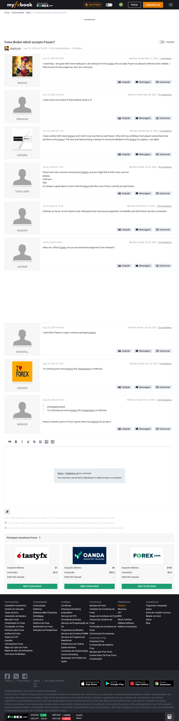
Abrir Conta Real (32, 586)
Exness (46, 175)
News (78, 718)
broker (111, 63)
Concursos (38, 619)
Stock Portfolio (125, 619)
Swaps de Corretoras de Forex (104, 616)
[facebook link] (7, 676)
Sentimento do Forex (43, 626)
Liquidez (9, 640)
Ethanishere (22, 118)
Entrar (134, 4)
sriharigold (22, 387)
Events (79, 715)
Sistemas (37, 609)
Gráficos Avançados (127, 626)
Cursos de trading (69, 654)
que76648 (22, 266)
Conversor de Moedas (15, 654)
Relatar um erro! (153, 616)
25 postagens (165, 327)
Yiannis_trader (22, 191)
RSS (119, 616)
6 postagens (165, 131)
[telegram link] (24, 676)
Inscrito (170, 42)
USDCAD (56, 718)
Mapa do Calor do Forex (16, 647)
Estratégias (38, 616)
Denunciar (165, 82)
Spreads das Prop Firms (101, 652)
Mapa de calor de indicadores (19, 650)
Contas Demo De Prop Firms (103, 655)
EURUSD (35, 715)
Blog (148, 623)
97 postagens (165, 94)
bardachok (22, 230)
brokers (71, 136)
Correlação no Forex (14, 626)
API (119, 612)
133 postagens (164, 206)
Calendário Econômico (15, 605)
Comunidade (39, 605)
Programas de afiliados (72, 630)
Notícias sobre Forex (14, 630)
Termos (9, 680)
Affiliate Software (126, 623)
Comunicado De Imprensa (102, 633)
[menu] (170, 4)
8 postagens (165, 363)
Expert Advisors (68, 647)
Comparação (96, 659)
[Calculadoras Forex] (169, 717)
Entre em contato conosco (158, 612)
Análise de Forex (12, 633)
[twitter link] (16, 676)
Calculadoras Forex (14, 644)
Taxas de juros (11, 612)
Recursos (122, 609)
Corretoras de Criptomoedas (74, 651)
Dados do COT (11, 637)
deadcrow (15, 48)
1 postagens (165, 58)
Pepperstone (84, 369)
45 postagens (165, 167)
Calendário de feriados (15, 616)
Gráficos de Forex (41, 623)
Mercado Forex (12, 619)
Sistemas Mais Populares (45, 612)
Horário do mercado (14, 609)
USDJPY (35, 718)
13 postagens (165, 242)
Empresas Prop (97, 641)
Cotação (126, 82)
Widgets (122, 605)
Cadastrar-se (153, 4)
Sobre (148, 619)
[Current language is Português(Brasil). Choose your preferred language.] (121, 4)
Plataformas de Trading (72, 644)
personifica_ (22, 351)
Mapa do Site (37, 683)
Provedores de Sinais (71, 619)
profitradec (22, 155)
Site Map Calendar (54, 680)
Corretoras (66, 605)
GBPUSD (56, 715)
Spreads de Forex (98, 605)
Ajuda (149, 609)
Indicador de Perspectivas (45, 630)
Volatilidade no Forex (15, 623)
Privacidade (23, 680)
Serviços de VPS (68, 616)
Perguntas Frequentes (156, 605)
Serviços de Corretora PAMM (74, 633)
